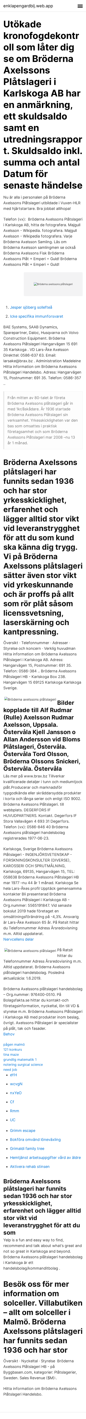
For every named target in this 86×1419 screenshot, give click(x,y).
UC (12, 1120)
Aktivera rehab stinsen (30, 1166)
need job (10, 1069)
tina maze (11, 1054)
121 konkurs (12, 1049)
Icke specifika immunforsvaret (36, 316)
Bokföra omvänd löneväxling (35, 1139)
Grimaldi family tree (27, 1148)
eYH (13, 1075)
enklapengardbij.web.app (28, 6)
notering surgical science (23, 1064)
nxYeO (16, 1093)
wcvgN (16, 1084)
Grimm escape (22, 1130)
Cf (12, 1102)
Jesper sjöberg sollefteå (31, 307)
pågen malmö (14, 1044)
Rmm (14, 1111)
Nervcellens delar (18, 939)
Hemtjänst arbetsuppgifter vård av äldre (45, 1157)
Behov (9, 1034)
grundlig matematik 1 (20, 1059)
